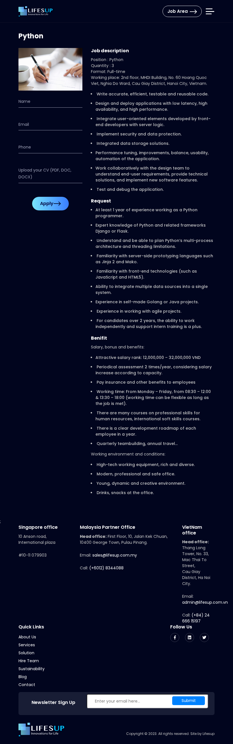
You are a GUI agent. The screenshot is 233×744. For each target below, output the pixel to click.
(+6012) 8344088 (106, 568)
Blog (22, 677)
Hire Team (28, 661)
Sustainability (31, 669)
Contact (26, 684)
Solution (26, 653)
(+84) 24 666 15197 (196, 618)
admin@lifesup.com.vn (205, 602)
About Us (27, 637)
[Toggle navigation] (210, 11)
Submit (189, 700)
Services (26, 645)
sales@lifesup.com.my (114, 555)
